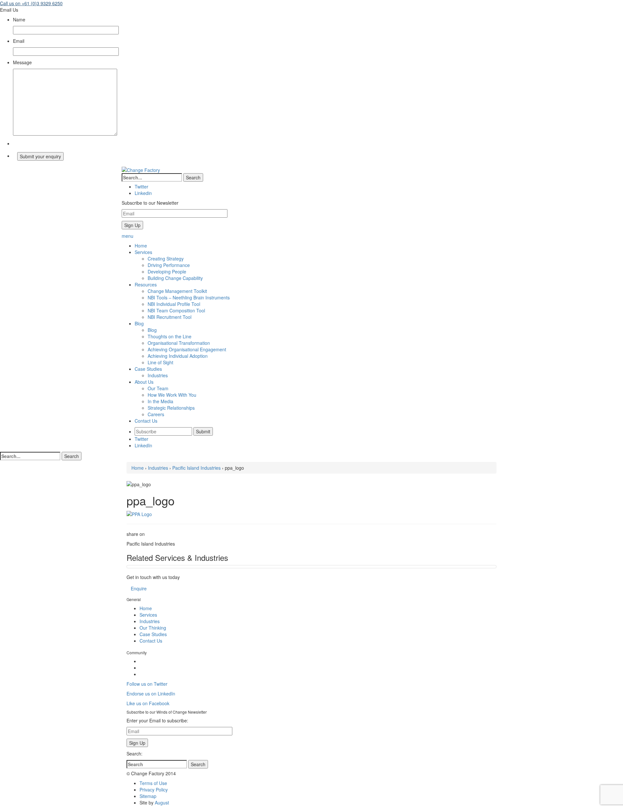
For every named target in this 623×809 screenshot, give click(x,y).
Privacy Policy (154, 789)
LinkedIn (143, 445)
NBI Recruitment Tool (169, 317)
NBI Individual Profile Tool (174, 304)
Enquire (139, 588)
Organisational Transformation (179, 343)
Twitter (141, 439)
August (162, 802)
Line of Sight (160, 362)
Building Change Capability (175, 278)
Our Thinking (153, 627)
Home (137, 468)
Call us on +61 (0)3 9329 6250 (31, 3)
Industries (158, 375)
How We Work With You (172, 395)
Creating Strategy (166, 258)
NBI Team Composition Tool (176, 310)
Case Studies (153, 634)
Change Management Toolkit (177, 291)
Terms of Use (153, 783)
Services (148, 614)
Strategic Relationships (171, 407)
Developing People (167, 271)
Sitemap (148, 796)
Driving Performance (169, 265)
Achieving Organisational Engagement (187, 349)
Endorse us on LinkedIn (151, 693)
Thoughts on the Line (169, 336)
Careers (156, 414)
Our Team (158, 388)
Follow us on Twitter (147, 684)
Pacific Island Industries (196, 468)
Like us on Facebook (148, 703)
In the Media (160, 401)
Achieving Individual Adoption (178, 356)
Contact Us (151, 640)
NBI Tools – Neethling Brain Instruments (189, 297)
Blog (152, 330)
